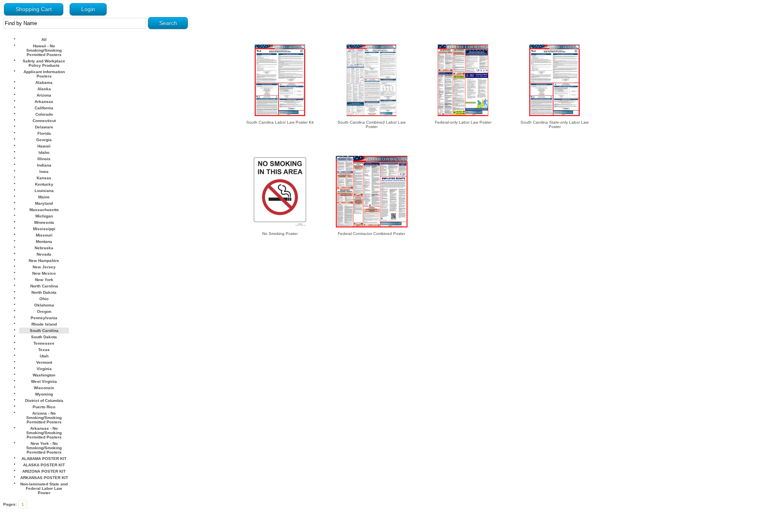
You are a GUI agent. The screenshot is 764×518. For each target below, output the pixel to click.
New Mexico (44, 273)
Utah (44, 356)
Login (88, 9)
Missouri (44, 235)
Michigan (44, 216)
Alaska (44, 89)
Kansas (44, 178)
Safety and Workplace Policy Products (44, 63)
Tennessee (44, 343)
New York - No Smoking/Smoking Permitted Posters (44, 447)
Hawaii (44, 146)
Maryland (44, 203)
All (44, 39)
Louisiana (44, 190)
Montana (44, 241)
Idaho (44, 152)
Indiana (44, 165)
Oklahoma (44, 305)
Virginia (44, 369)
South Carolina (44, 330)
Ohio (44, 299)
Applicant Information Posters (44, 74)
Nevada (44, 254)
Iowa (44, 171)
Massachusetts (44, 210)
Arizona (44, 95)
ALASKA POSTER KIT (44, 465)
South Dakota (44, 337)
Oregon (44, 311)
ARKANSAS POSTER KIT (44, 477)
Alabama (44, 82)
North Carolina (44, 286)
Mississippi (44, 229)
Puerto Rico (44, 407)
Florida (44, 133)
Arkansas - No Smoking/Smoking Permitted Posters (44, 432)
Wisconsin (44, 388)
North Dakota (44, 292)
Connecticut (44, 120)
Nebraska (44, 248)
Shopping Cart (34, 9)
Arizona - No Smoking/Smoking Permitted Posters (44, 417)
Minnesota (44, 222)
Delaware (44, 127)
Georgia (44, 140)
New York (44, 279)
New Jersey (44, 267)
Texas (44, 349)
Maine (44, 197)
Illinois (44, 159)
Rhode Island (44, 324)
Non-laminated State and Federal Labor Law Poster (44, 488)
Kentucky (44, 184)
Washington (44, 375)
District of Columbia (44, 400)
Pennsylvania (44, 318)
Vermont (44, 362)
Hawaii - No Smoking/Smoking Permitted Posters (44, 50)
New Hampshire (44, 260)
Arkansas (44, 101)
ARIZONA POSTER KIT (44, 471)
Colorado (44, 114)
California (44, 108)
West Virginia (44, 381)
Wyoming (44, 394)
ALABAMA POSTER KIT (43, 458)
